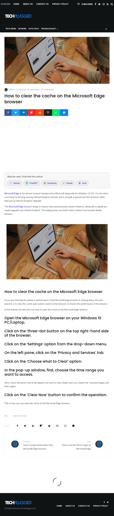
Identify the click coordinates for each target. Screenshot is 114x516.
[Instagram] (104, 3)
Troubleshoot (48, 29)
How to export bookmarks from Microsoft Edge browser (38, 445)
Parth (12, 90)
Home (16, 4)
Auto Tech (33, 29)
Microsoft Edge (11, 193)
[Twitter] (99, 3)
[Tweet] (16, 112)
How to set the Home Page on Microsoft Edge (76, 445)
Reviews (22, 29)
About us (28, 4)
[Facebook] (95, 3)
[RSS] (108, 3)
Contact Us (42, 4)
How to (22, 90)
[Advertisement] (57, 148)
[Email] (48, 112)
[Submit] (40, 112)
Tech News (10, 29)
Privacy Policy (60, 4)
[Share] (8, 112)
